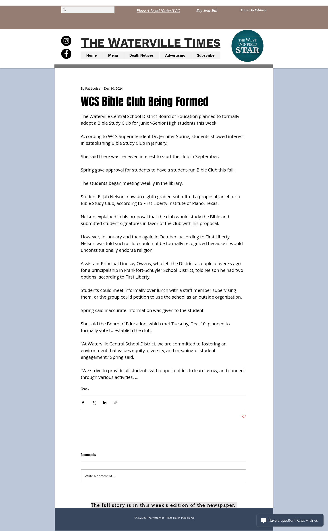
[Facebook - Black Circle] (66, 54)
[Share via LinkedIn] (105, 403)
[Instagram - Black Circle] (66, 41)
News (85, 388)
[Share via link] (116, 403)
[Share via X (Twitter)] (94, 403)
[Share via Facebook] (83, 403)
